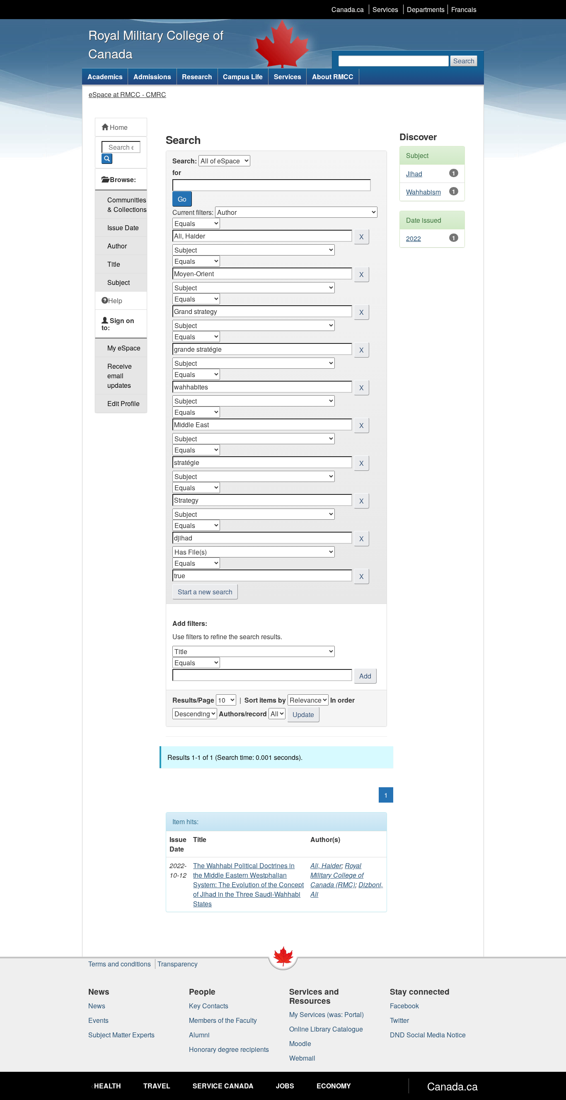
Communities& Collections (127, 204)
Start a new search (205, 591)
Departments (426, 9)
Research (197, 76)
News (96, 1005)
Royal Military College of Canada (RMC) (336, 875)
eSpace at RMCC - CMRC (127, 94)
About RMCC (332, 76)
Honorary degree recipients (229, 1049)
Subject (118, 282)
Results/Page (193, 700)
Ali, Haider (325, 865)
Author (117, 246)
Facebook (404, 1005)
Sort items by (265, 700)
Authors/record (243, 713)
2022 (413, 238)
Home (118, 127)
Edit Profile (123, 403)
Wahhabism (423, 192)
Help (115, 300)
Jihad (414, 173)
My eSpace (123, 348)
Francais (464, 9)
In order (342, 700)
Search (463, 61)
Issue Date (123, 227)
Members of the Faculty (223, 1020)
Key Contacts (208, 1005)
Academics (105, 76)
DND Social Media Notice (428, 1034)
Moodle (300, 1043)
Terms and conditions (119, 964)
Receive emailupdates (119, 375)
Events (98, 1020)
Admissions (152, 76)
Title (113, 264)
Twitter (399, 1020)
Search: (184, 160)
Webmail (302, 1058)
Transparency (177, 964)
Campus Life (243, 76)
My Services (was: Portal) (326, 1014)
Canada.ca (347, 9)
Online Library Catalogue (326, 1029)
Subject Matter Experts (121, 1034)
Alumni (199, 1034)
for (176, 172)
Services (385, 9)
